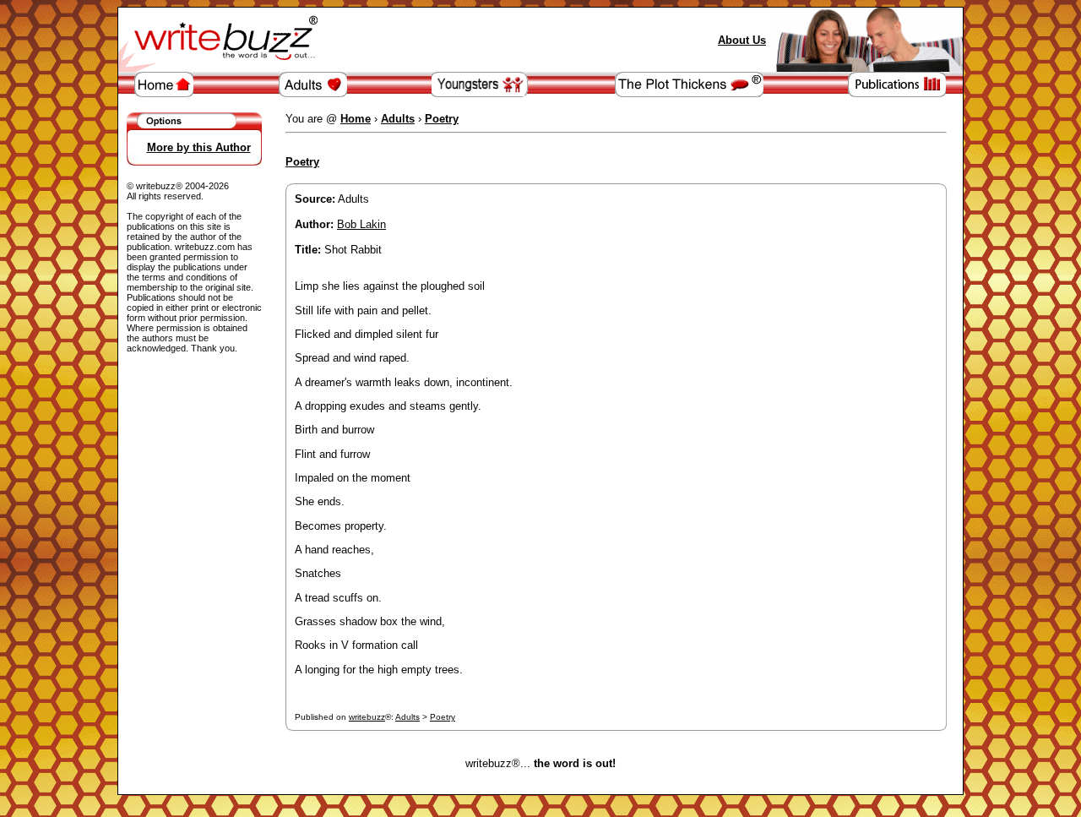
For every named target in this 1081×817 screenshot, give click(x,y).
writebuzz (367, 717)
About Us (742, 40)
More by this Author (199, 147)
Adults (407, 717)
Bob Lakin (361, 224)
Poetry (442, 717)
